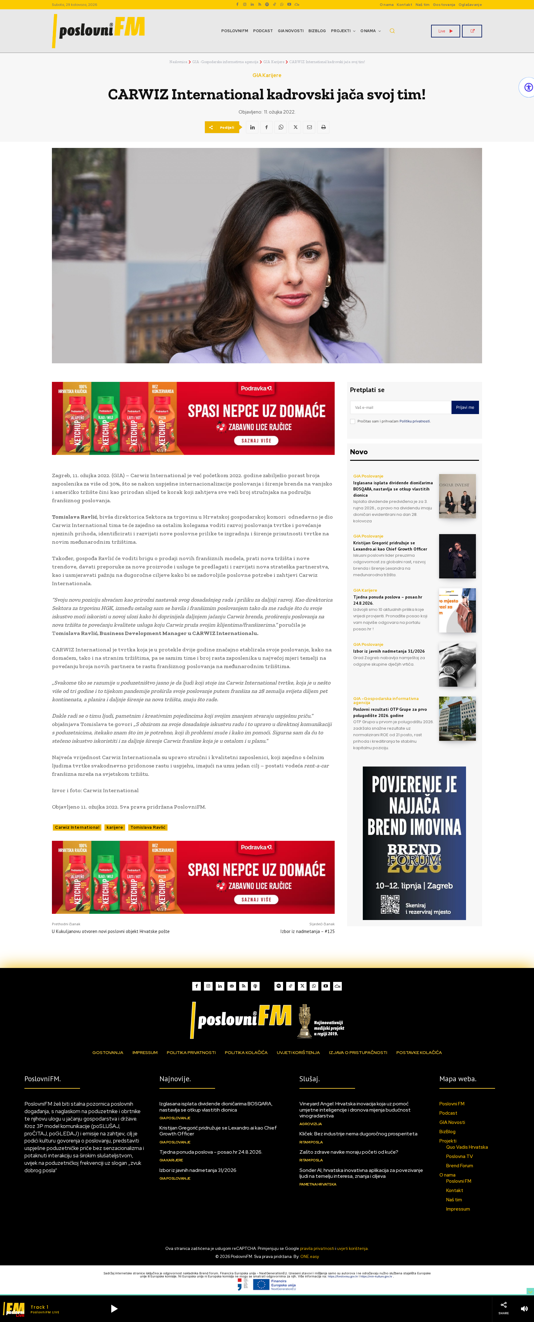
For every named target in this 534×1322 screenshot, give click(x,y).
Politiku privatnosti (415, 421)
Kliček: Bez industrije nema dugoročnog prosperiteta (358, 1133)
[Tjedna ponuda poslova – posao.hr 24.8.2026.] (457, 610)
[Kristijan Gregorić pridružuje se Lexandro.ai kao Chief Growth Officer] (457, 556)
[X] (295, 127)
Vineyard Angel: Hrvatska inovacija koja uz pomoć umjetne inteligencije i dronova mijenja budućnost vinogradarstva (355, 1109)
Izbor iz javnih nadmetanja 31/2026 (389, 651)
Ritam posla (311, 1142)
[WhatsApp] (282, 4)
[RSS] (259, 4)
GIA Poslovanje (368, 476)
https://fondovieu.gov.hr (343, 1276)
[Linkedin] (252, 4)
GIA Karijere (273, 62)
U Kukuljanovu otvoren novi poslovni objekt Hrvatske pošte (111, 931)
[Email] (309, 127)
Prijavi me (465, 407)
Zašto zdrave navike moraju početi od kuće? (348, 1152)
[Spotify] (267, 4)
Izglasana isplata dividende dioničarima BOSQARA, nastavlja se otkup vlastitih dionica (393, 489)
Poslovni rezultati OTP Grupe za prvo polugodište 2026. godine (390, 712)
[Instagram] (244, 4)
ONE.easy (309, 1256)
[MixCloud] (337, 986)
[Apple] (255, 986)
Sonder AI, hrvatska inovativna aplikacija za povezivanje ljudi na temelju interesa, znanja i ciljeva (361, 1173)
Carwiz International (77, 827)
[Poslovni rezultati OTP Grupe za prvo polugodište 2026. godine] (457, 719)
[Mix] (296, 4)
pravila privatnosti (317, 1248)
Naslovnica (178, 62)
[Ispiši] (323, 127)
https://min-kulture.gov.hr (376, 1276)
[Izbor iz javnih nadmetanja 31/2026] (457, 664)
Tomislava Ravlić (147, 827)
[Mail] (231, 986)
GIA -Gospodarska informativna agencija (225, 62)
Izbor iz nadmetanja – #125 (307, 931)
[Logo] (267, 1020)
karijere (115, 827)
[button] (392, 30)
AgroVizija (310, 1123)
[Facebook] (237, 4)
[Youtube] (289, 4)
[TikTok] (274, 4)
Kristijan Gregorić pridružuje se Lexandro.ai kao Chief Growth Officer (218, 1131)
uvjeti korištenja (352, 1248)
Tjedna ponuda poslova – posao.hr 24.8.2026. (210, 1152)
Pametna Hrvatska (318, 1184)
